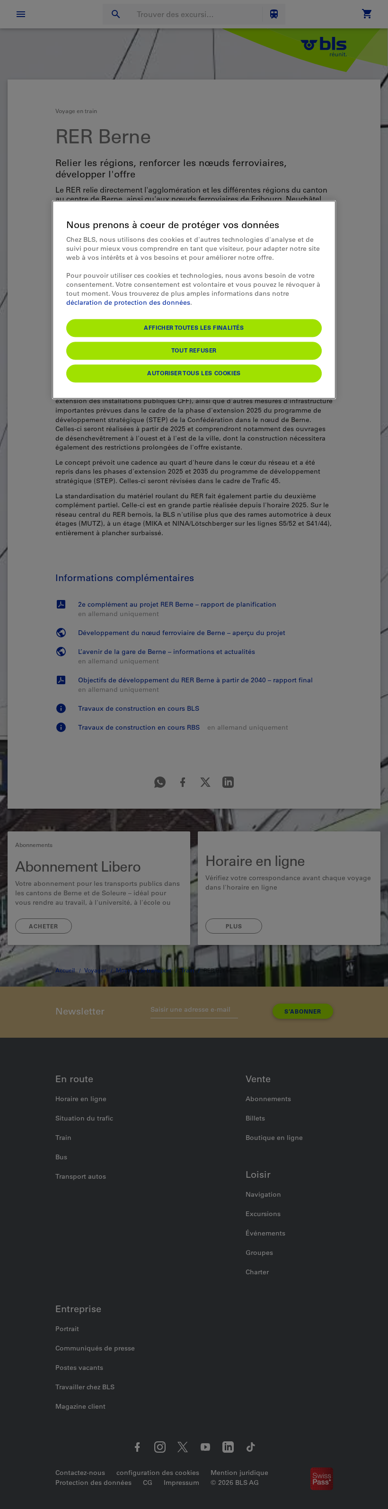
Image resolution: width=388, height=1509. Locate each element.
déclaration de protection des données (128, 303)
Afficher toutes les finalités (194, 328)
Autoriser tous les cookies (194, 373)
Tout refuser (194, 350)
